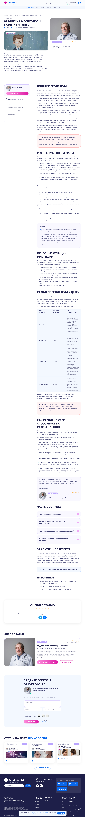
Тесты (63, 801)
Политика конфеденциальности (74, 802)
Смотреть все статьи (42, 767)
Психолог (37, 804)
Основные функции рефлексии (15, 107)
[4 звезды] (45, 609)
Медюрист (37, 807)
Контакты (47, 805)
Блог (59, 7)
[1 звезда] (36, 609)
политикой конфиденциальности (46, 722)
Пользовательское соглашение (73, 806)
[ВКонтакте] (41, 785)
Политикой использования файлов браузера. (30, 813)
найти (28, 785)
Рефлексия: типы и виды (14, 104)
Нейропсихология (11, 744)
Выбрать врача (33, 3)
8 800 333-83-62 (71, 2)
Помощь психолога (40, 7)
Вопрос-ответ (53, 7)
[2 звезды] (39, 609)
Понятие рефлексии (13, 102)
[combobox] (45, 709)
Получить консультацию (17, 93)
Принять (61, 813)
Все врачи (37, 801)
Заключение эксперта (13, 119)
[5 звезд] (48, 609)
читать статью (21, 760)
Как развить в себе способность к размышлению (16, 113)
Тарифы (45, 3)
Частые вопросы (12, 117)
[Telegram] (37, 785)
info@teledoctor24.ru (40, 781)
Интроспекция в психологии (37, 744)
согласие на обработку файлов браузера (40, 812)
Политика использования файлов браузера (74, 814)
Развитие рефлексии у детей (15, 110)
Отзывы (39, 3)
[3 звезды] (42, 609)
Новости (63, 807)
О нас (47, 7)
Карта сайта (64, 810)
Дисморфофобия (63, 744)
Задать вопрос (31, 721)
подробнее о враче (66, 662)
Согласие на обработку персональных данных (74, 810)
